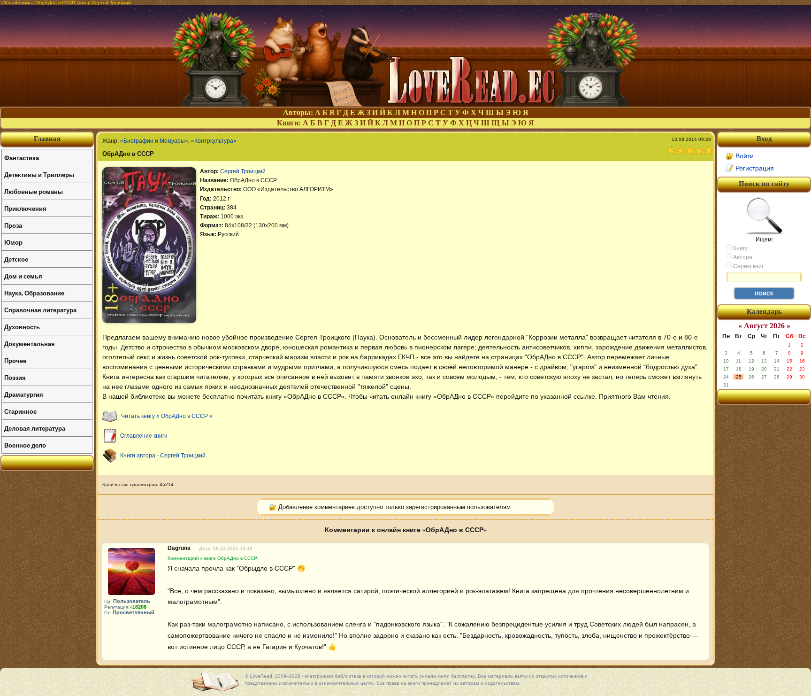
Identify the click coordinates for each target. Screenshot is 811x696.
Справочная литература (40, 309)
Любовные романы (33, 191)
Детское (16, 259)
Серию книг (748, 266)
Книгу (740, 248)
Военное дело (25, 445)
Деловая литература (34, 428)
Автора (742, 257)
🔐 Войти (740, 156)
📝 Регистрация (750, 168)
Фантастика (21, 157)
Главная (47, 138)
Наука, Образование (34, 292)
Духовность (22, 326)
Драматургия (23, 394)
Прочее (15, 360)
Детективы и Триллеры (39, 174)
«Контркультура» (214, 141)
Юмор (13, 242)
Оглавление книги (144, 436)
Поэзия (15, 377)
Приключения (25, 208)
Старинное (20, 411)
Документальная (29, 343)
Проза (13, 225)
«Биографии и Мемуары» (154, 141)
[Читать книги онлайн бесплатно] (405, 104)
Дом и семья (23, 275)
